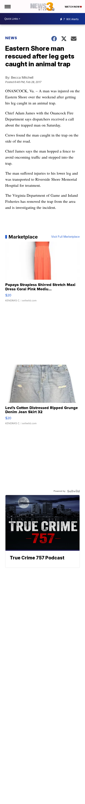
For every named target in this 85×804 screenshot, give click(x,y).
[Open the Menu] (7, 6)
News (11, 38)
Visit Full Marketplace (65, 236)
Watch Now (72, 6)
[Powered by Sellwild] (73, 491)
